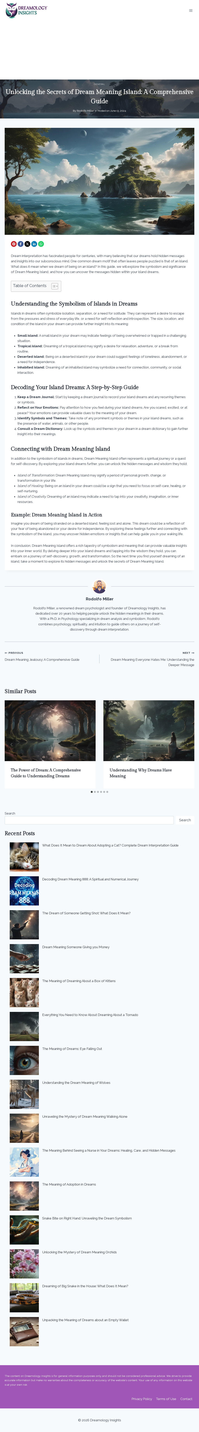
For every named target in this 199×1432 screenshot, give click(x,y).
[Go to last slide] (11, 744)
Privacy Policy (142, 1399)
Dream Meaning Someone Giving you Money (75, 947)
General (99, 84)
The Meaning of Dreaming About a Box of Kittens (79, 981)
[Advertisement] (99, 50)
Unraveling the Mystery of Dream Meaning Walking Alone (84, 1116)
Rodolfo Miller (85, 110)
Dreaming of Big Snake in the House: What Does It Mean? (85, 1286)
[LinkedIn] (34, 244)
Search (10, 813)
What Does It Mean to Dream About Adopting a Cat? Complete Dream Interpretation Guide (110, 845)
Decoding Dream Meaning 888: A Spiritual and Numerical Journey (90, 879)
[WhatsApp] (41, 244)
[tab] (92, 792)
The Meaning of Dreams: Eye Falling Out (72, 1049)
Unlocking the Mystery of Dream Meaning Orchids (79, 1252)
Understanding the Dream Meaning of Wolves (76, 1083)
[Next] (187, 744)
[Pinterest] (14, 244)
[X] (27, 244)
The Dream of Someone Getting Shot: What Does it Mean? (86, 913)
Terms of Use (166, 1399)
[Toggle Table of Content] (52, 286)
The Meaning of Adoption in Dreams (69, 1184)
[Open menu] (190, 11)
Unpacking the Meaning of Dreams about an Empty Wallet (85, 1320)
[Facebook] (21, 244)
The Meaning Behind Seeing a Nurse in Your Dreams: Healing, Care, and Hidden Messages (108, 1150)
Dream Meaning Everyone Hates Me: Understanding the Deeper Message (152, 659)
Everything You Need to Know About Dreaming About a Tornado (90, 1015)
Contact (186, 1399)
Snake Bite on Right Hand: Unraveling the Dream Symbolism (87, 1218)
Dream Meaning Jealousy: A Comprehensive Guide (42, 656)
